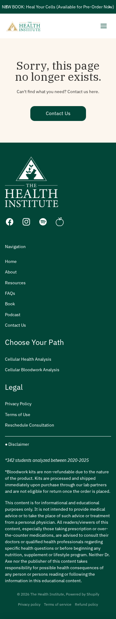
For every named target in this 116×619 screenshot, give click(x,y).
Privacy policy (29, 604)
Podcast (12, 314)
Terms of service (57, 604)
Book (10, 304)
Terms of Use (17, 414)
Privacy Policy (18, 403)
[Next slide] (109, 7)
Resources (15, 283)
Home (11, 261)
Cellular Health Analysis (28, 359)
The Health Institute (47, 594)
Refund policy (86, 604)
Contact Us (58, 113)
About (11, 272)
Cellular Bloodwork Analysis (32, 369)
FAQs (10, 293)
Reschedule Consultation (29, 425)
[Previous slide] (7, 7)
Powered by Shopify (82, 594)
